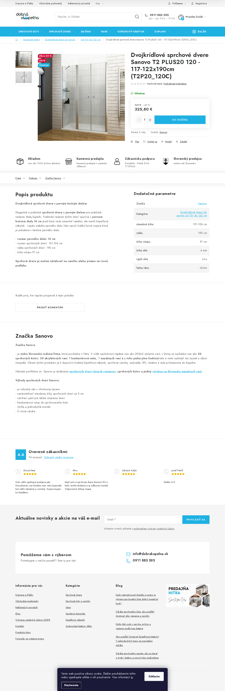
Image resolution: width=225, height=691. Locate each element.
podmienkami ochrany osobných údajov (154, 528)
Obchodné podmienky (50, 3)
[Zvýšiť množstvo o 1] (150, 120)
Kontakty (19, 626)
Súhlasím (154, 676)
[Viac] (199, 32)
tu (132, 677)
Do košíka (180, 119)
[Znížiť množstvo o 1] (139, 120)
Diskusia (33, 178)
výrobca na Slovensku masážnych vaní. (177, 371)
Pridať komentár (50, 307)
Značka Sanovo (53, 178)
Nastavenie (71, 685)
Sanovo (163, 132)
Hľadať (137, 17)
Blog (17, 613)
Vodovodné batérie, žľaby (79, 626)
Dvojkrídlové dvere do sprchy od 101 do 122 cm (192, 213)
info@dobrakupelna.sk (150, 554)
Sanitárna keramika (75, 613)
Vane (68, 607)
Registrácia (201, 3)
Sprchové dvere (74, 595)
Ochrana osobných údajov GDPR (32, 620)
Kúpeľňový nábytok (75, 620)
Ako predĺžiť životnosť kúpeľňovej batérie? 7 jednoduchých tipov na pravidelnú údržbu (137, 641)
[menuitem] (30, 32)
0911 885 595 (159, 15)
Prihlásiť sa (195, 519)
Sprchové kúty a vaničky (78, 601)
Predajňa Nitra (22, 632)
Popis (18, 178)
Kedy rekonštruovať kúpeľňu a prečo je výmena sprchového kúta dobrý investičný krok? (137, 599)
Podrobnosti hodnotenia (175, 83)
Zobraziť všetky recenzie (58, 457)
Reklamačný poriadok (79, 3)
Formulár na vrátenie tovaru (29, 638)
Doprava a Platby (24, 3)
